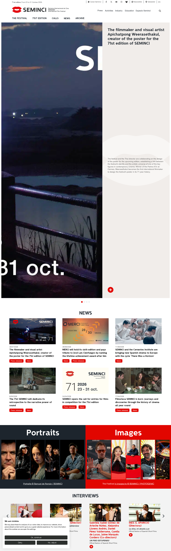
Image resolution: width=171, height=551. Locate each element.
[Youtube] (116, 2)
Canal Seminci (95, 2)
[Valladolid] (146, 2)
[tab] (8, 459)
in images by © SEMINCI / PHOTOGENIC (134, 483)
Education (129, 11)
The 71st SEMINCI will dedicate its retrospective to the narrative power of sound (30, 402)
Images (128, 433)
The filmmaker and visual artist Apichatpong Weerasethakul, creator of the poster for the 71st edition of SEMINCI (31, 353)
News (67, 19)
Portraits (42, 433)
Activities (109, 11)
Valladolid (151, 2)
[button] (100, 10)
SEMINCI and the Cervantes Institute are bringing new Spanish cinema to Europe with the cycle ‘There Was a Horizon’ (136, 353)
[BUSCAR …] (160, 11)
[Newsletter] (132, 2)
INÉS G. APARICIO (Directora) (100, 524)
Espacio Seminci (143, 11)
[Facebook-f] (106, 2)
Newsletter (138, 2)
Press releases (16, 361)
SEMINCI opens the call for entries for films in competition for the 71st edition (85, 400)
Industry (119, 11)
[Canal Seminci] (89, 2)
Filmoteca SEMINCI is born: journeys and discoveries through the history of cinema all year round (137, 402)
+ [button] (4, 476)
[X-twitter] (111, 2)
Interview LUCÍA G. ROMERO (139, 524)
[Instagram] (121, 2)
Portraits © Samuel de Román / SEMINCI (42, 483)
